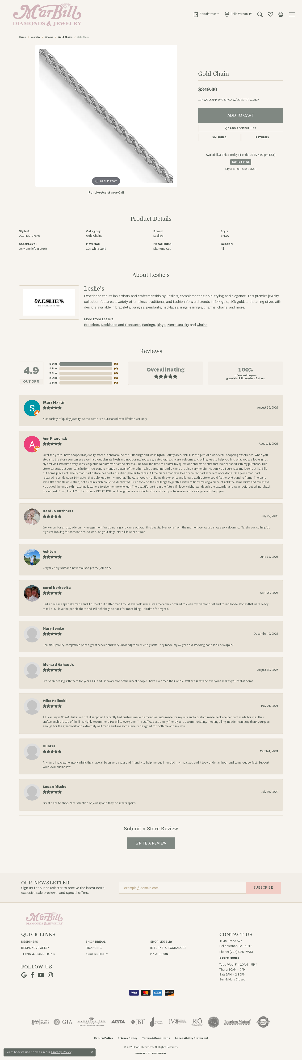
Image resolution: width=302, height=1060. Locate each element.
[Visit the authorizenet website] (263, 1022)
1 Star (53, 382)
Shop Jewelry (161, 941)
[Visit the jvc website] (177, 1022)
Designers (29, 941)
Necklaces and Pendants (120, 325)
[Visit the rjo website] (197, 1022)
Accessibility (97, 954)
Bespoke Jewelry (35, 948)
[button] (260, 14)
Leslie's (158, 236)
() (116, 364)
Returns (262, 137)
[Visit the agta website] (118, 1022)
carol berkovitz (57, 588)
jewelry (35, 37)
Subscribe (263, 887)
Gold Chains (65, 37)
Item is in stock (240, 161)
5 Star (53, 364)
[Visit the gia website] (63, 1022)
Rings (161, 325)
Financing (94, 948)
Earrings (148, 325)
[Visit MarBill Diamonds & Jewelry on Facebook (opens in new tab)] (32, 975)
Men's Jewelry (178, 325)
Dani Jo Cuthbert (58, 511)
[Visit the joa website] (157, 1022)
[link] (206, 14)
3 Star (53, 373)
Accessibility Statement (191, 1038)
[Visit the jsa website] (213, 1022)
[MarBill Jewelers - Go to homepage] (44, 918)
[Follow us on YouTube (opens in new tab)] (41, 975)
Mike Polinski (55, 701)
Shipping (219, 137)
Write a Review (151, 843)
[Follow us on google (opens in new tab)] (24, 975)
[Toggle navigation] (293, 14)
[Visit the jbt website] (137, 1022)
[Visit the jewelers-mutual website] (237, 1022)
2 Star (53, 378)
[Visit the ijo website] (40, 1022)
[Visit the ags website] (91, 1022)
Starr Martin (54, 402)
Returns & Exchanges (168, 948)
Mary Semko (53, 628)
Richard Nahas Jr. (58, 665)
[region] (106, 116)
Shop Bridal (96, 941)
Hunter (49, 746)
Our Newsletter (45, 883)
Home (22, 37)
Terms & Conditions (38, 954)
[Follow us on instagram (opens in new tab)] (50, 975)
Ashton (49, 551)
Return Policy (103, 1038)
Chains (49, 37)
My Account (160, 954)
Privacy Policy (127, 1038)
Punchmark (159, 1053)
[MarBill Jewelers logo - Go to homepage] (46, 14)
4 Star (53, 368)
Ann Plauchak (55, 438)
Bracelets (91, 325)
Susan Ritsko (55, 787)
